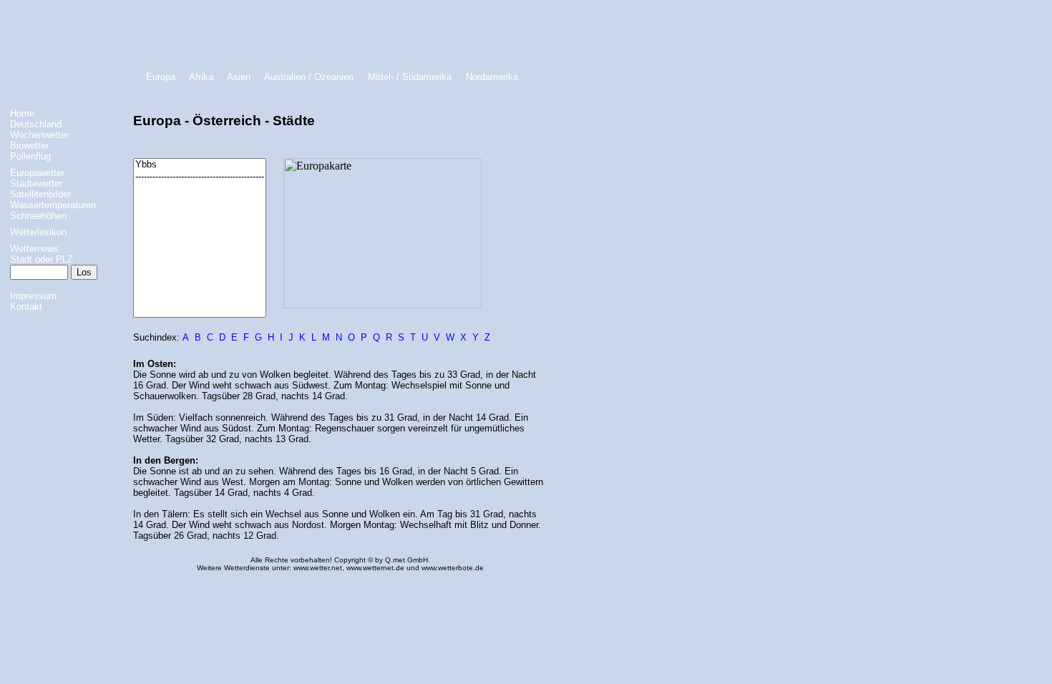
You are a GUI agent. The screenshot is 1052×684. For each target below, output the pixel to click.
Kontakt (26, 306)
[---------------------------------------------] (200, 177)
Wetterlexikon (38, 232)
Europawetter (37, 172)
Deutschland (36, 124)
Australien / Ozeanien (309, 77)
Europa (160, 77)
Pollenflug (30, 156)
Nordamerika (492, 77)
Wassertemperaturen (53, 205)
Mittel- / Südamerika (410, 77)
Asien (238, 77)
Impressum (33, 295)
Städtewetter (36, 183)
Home (22, 113)
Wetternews (34, 248)
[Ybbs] (200, 165)
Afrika (201, 77)
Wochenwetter (39, 135)
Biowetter (29, 145)
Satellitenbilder (40, 194)
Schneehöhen (38, 215)
